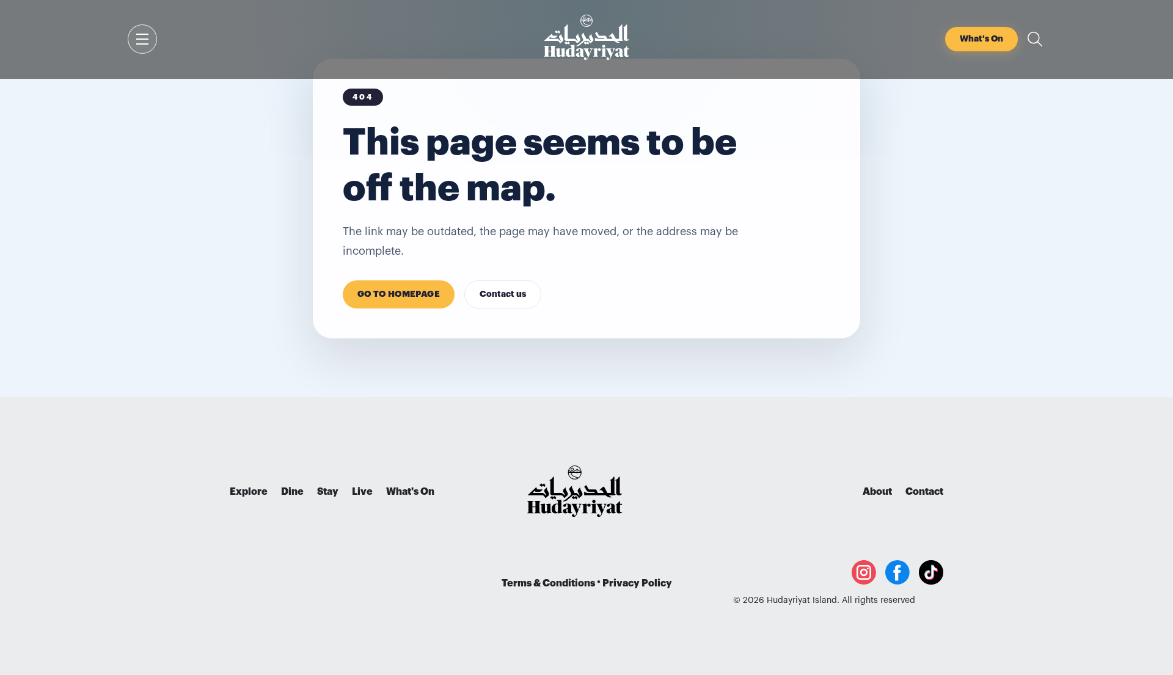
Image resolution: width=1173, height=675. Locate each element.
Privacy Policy (637, 583)
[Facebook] (897, 572)
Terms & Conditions (548, 583)
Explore (249, 492)
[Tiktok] (931, 572)
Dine (292, 492)
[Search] (1035, 39)
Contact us (503, 294)
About (877, 492)
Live (362, 492)
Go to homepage (398, 294)
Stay (327, 492)
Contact (924, 492)
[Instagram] (864, 572)
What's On (410, 492)
